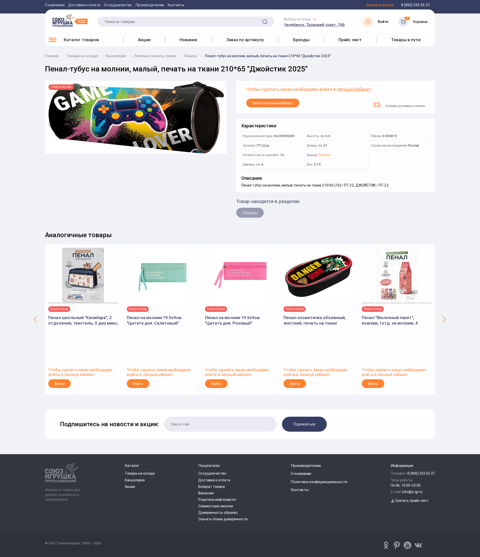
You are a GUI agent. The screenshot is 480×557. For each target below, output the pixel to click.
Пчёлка (324, 155)
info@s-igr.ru (412, 492)
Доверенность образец (218, 513)
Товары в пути (405, 39)
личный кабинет (354, 89)
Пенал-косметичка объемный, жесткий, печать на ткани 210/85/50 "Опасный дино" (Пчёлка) (315, 320)
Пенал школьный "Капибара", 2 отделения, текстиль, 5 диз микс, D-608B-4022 (83, 320)
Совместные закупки (215, 506)
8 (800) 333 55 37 (421, 473)
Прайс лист (350, 39)
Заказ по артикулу (245, 39)
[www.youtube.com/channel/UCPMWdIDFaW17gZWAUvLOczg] (407, 545)
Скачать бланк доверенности (223, 519)
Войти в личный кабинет (272, 103)
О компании (54, 5)
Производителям (150, 5)
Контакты (176, 5)
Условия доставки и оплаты (405, 105)
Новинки (188, 39)
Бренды (301, 39)
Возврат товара (211, 487)
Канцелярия (135, 480)
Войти (59, 383)
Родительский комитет (217, 500)
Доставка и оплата (84, 5)
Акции (144, 39)
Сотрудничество (118, 5)
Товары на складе (140, 473)
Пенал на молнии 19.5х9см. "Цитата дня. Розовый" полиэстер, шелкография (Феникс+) (232, 320)
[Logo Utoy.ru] (70, 20)
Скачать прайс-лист (411, 501)
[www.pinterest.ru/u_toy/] (386, 545)
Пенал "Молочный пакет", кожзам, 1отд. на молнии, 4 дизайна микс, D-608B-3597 (390, 320)
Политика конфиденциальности (319, 482)
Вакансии (206, 493)
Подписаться (304, 424)
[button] (35, 319)
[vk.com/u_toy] (418, 545)
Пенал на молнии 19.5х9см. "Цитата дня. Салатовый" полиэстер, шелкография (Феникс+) (154, 320)
